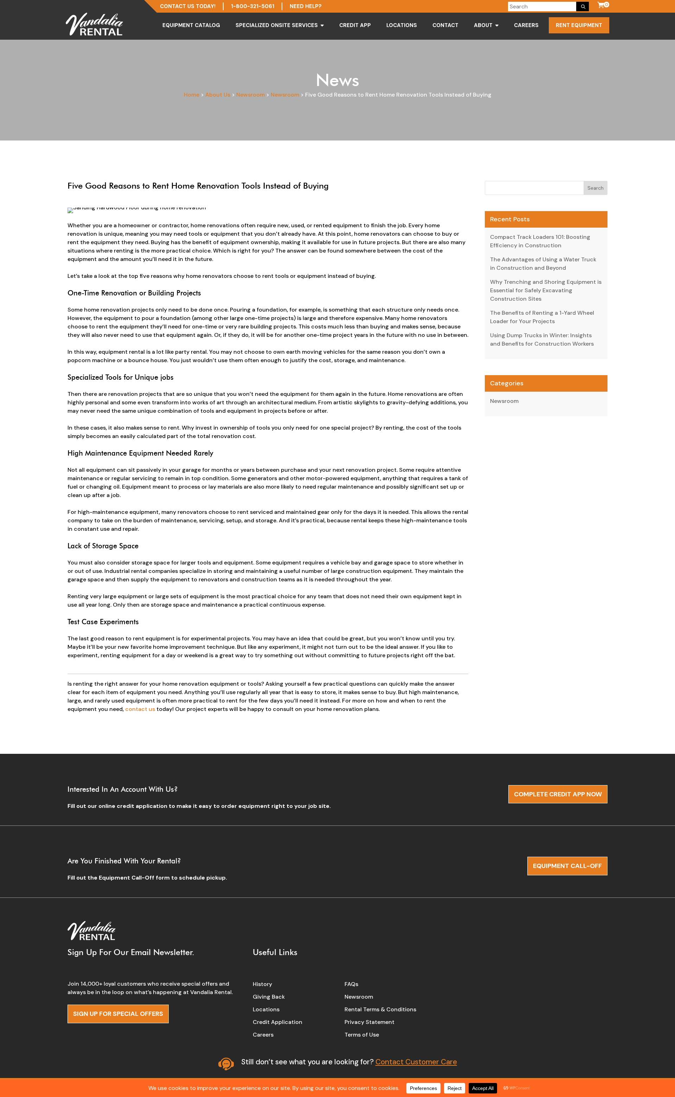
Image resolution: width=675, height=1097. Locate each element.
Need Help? (306, 6)
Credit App (355, 25)
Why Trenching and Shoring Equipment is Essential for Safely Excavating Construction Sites (546, 290)
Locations (401, 25)
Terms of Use (362, 1034)
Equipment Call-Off (567, 866)
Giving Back (269, 996)
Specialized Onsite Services (277, 25)
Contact (445, 25)
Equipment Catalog (191, 25)
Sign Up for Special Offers (118, 1014)
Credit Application (277, 1022)
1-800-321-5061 (252, 6)
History (262, 984)
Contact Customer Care (416, 1062)
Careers (526, 25)
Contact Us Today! (188, 6)
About (483, 25)
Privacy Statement (369, 1022)
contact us (140, 709)
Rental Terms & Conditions (380, 1009)
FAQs (351, 984)
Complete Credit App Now (558, 794)
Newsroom (504, 401)
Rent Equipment (579, 25)
